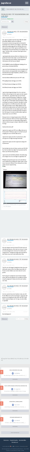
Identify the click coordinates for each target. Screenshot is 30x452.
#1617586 (25, 291)
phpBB (26, 446)
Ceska (10, 242)
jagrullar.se (6, 3)
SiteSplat (17, 446)
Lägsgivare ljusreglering (15, 401)
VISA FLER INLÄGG (15, 432)
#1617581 (25, 265)
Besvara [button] (5, 27)
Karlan (10, 34)
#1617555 (25, 245)
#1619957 (25, 311)
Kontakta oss (15, 442)
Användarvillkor (22, 440)
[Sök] (12, 21)
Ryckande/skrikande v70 (16, 417)
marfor (10, 308)
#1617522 (25, 37)
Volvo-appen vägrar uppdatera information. (15, 385)
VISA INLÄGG (15, 379)
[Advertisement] (15, 341)
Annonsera (6, 440)
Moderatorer (10, 19)
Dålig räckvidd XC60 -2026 (16, 370)
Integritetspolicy (14, 440)
